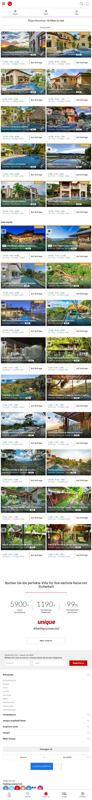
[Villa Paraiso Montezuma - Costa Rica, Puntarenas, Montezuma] (68, 276)
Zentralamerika (9, 710)
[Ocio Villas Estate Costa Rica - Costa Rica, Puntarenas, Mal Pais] (68, 238)
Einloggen (45, 749)
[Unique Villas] (9, 4)
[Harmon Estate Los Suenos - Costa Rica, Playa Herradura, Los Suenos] (23, 119)
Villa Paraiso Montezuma (59, 283)
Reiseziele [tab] (8, 675)
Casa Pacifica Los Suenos (60, 89)
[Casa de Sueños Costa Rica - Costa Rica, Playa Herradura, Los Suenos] (68, 45)
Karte (33, 54)
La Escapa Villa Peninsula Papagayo (19, 283)
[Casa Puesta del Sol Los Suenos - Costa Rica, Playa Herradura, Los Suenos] (23, 45)
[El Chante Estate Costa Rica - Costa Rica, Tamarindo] (68, 313)
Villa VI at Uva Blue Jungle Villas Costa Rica (68, 544)
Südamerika (8, 706)
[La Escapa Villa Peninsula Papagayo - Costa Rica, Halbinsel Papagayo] (23, 276)
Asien (5, 688)
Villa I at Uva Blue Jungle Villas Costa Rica (21, 507)
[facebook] (5, 788)
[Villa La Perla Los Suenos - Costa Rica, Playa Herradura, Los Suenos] (23, 82)
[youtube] (22, 788)
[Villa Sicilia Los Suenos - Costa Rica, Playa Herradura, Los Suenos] (68, 194)
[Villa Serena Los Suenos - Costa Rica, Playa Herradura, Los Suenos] (68, 157)
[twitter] (11, 788)
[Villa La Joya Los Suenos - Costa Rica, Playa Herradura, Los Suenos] (23, 194)
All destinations (9, 680)
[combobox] (46, 28)
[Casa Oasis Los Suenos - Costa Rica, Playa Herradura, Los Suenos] (68, 119)
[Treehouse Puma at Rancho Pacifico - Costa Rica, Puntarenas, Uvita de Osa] (68, 425)
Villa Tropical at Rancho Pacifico (63, 358)
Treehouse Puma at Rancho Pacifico (65, 432)
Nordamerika (8, 702)
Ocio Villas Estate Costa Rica (66, 246)
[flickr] (34, 788)
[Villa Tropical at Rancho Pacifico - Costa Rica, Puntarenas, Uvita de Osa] (68, 350)
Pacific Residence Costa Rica (62, 470)
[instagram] (39, 788)
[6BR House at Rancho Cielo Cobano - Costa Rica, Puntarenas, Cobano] (23, 313)
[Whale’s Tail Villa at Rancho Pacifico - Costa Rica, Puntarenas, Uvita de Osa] (23, 462)
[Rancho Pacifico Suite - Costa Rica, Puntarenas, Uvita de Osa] (23, 350)
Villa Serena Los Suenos (59, 164)
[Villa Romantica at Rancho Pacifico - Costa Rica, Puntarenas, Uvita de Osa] (23, 425)
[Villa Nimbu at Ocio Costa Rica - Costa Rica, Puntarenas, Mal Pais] (23, 238)
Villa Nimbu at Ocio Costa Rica (21, 246)
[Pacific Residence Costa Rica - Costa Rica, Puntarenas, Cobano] (68, 462)
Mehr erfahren (46, 641)
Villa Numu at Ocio (10, 395)
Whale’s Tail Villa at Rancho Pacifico (19, 470)
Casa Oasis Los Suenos (59, 126)
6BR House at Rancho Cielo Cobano (19, 320)
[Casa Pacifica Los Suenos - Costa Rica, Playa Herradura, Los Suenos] (68, 82)
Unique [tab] (6, 733)
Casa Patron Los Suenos (14, 164)
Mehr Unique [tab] (9, 739)
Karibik (6, 691)
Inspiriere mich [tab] (10, 727)
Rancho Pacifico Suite (12, 358)
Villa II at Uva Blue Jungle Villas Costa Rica (67, 507)
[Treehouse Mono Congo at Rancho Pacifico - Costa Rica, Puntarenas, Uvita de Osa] (68, 388)
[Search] (81, 4)
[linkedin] (28, 788)
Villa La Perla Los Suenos (19, 89)
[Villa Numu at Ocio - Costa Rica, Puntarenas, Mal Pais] (23, 388)
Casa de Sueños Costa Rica (61, 52)
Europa (6, 684)
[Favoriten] (3, 38)
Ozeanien (7, 695)
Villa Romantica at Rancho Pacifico (18, 432)
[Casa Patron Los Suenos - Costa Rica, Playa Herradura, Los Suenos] (23, 157)
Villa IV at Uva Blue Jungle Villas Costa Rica (22, 544)
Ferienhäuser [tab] (9, 715)
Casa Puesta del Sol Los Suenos (17, 52)
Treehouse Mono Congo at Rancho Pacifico (68, 395)
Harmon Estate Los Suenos (15, 126)
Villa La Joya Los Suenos (14, 201)
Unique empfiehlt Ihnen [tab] (14, 721)
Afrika (5, 699)
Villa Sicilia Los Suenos (58, 201)
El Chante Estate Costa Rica (61, 320)
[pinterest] (16, 788)
